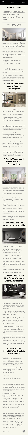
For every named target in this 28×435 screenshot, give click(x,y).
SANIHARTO (19, 418)
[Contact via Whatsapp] (24, 432)
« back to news (5, 431)
